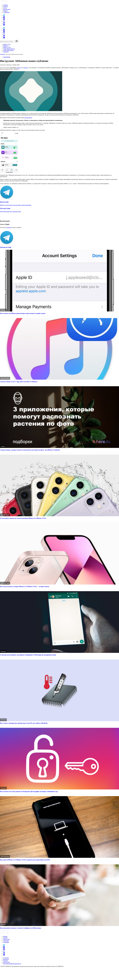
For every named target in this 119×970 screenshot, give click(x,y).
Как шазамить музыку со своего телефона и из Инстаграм (20, 928)
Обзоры (5, 938)
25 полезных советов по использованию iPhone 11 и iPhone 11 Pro (23, 518)
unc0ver (26, 67)
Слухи (5, 8)
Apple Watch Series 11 (9, 48)
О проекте (6, 957)
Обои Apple (6, 939)
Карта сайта (6, 962)
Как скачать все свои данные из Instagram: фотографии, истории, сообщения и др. (29, 791)
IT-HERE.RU (2, 54)
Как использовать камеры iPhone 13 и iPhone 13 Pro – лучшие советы (24, 586)
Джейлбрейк (6, 57)
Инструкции (6, 9)
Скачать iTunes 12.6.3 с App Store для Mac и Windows (19, 381)
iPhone (2, 514)
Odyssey (19, 67)
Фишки (5, 10)
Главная (5, 5)
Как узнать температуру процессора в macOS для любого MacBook (24, 723)
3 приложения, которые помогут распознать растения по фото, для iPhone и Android (30, 450)
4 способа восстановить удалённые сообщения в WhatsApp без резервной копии (28, 655)
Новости (5, 6)
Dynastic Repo (28, 117)
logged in (9, 227)
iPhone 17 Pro (7, 47)
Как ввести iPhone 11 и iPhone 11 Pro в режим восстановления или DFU (25, 860)
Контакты (6, 959)
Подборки (3, 446)
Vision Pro (6, 51)
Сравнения (6, 12)
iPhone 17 (5, 46)
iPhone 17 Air (6, 44)
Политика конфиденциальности (12, 963)
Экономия (6, 942)
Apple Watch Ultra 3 (8, 50)
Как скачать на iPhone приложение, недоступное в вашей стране (22, 313)
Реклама (5, 960)
